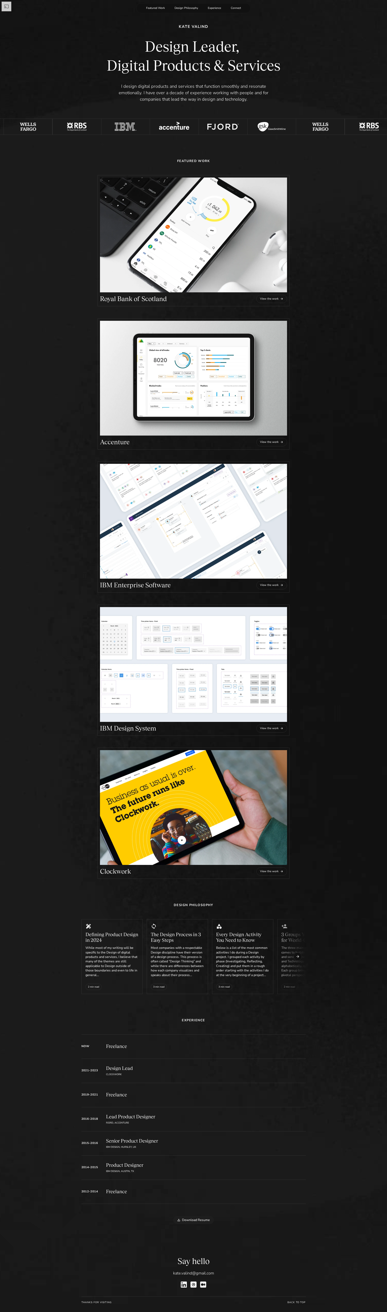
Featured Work (155, 8)
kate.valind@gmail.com (193, 1273)
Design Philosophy (186, 8)
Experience (214, 8)
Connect (236, 8)
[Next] (298, 956)
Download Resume (196, 1220)
